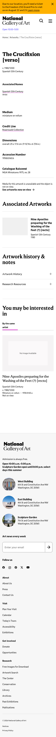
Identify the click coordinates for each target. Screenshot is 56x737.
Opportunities (9, 652)
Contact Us (7, 594)
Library (6, 689)
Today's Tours (9, 620)
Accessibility (8, 626)
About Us (7, 583)
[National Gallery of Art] (28, 446)
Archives (6, 695)
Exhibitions (7, 632)
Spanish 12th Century (12, 91)
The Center (8, 678)
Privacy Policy (7, 730)
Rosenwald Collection (13, 129)
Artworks (14, 37)
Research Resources (14, 284)
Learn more (33, 10)
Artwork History (12, 274)
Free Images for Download (15, 666)
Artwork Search (10, 672)
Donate (6, 646)
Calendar (6, 615)
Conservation (9, 684)
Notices (5, 726)
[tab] (10, 325)
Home (5, 37)
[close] (52, 4)
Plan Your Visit (9, 609)
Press (5, 589)
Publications (8, 707)
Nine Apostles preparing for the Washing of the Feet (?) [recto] (41, 224)
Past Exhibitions (10, 701)
